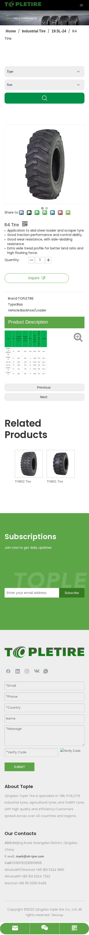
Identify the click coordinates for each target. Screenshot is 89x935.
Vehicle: (14, 310)
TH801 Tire (55, 481)
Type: (12, 304)
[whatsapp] (45, 671)
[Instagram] (27, 671)
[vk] (36, 671)
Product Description (28, 321)
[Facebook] (8, 671)
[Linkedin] (17, 671)
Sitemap (57, 915)
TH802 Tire (23, 481)
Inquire (33, 278)
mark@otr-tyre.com (30, 856)
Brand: (13, 298)
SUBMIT (19, 767)
